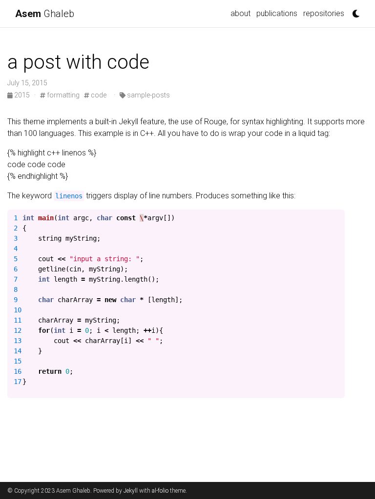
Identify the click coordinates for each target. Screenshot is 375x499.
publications (276, 13)
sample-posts (147, 95)
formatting (62, 95)
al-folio (160, 490)
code (97, 95)
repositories (323, 13)
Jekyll (131, 490)
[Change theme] (353, 11)
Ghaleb (44, 13)
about (240, 13)
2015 (22, 95)
